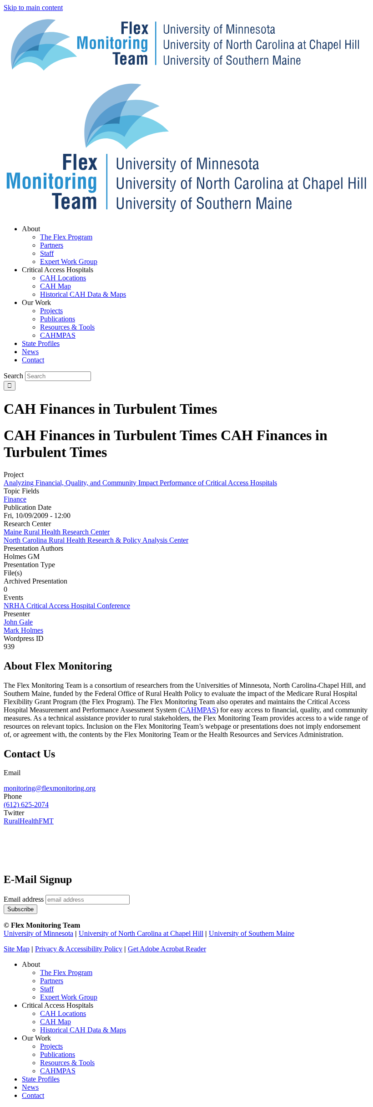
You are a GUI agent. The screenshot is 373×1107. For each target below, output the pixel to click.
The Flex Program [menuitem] (66, 237)
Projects (51, 1046)
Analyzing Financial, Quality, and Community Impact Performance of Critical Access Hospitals (140, 483)
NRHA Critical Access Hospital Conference (67, 605)
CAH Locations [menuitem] (63, 278)
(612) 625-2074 (26, 804)
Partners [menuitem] (51, 245)
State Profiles (41, 1079)
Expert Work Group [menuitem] (68, 261)
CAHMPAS (58, 1071)
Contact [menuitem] (33, 360)
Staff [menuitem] (47, 253)
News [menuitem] (30, 351)
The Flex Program (66, 972)
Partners (51, 981)
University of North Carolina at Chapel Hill (141, 933)
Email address (24, 899)
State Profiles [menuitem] (41, 343)
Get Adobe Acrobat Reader (167, 949)
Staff (47, 989)
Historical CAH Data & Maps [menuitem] (83, 294)
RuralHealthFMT (29, 821)
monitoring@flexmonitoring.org (50, 788)
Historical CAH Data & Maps (83, 1030)
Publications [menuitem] (57, 319)
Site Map (17, 949)
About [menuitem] (31, 229)
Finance (15, 499)
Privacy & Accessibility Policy (78, 949)
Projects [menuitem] (51, 311)
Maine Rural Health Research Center (57, 532)
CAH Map (55, 1022)
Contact (33, 1095)
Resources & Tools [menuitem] (67, 327)
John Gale (18, 622)
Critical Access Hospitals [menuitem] (57, 270)
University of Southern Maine (251, 933)
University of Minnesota (38, 933)
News (30, 1087)
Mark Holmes (23, 630)
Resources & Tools (67, 1062)
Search (13, 376)
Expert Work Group (68, 997)
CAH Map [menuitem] (55, 286)
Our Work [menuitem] (36, 302)
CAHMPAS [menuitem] (58, 335)
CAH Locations (63, 1013)
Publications (57, 1054)
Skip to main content (33, 7)
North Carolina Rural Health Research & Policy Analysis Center (96, 540)
